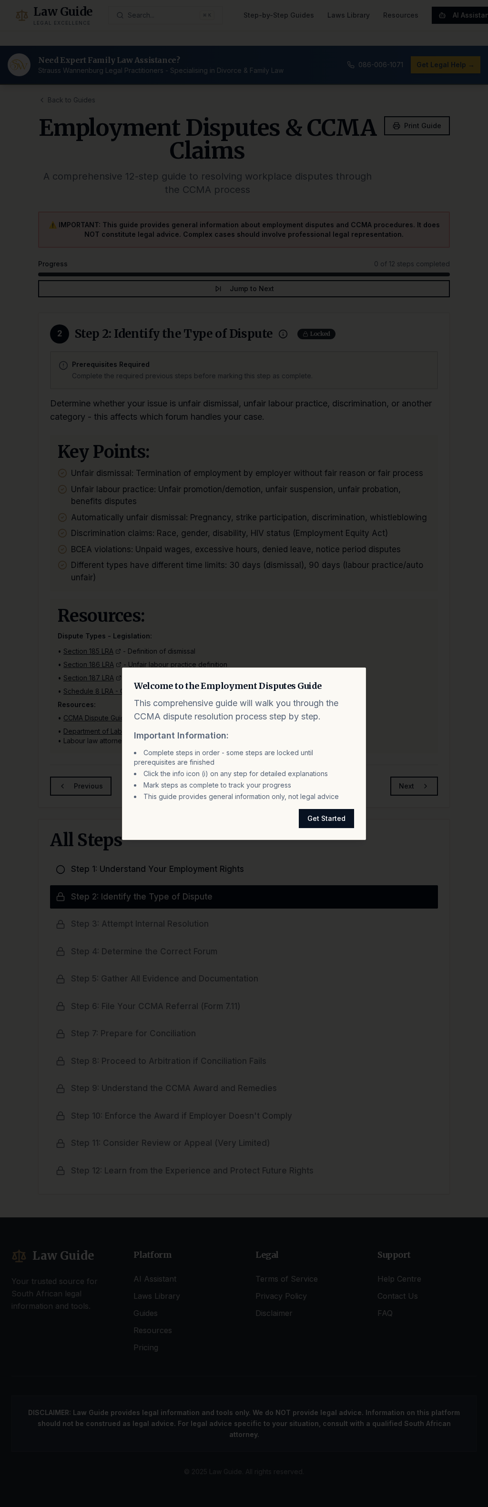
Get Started (326, 818)
